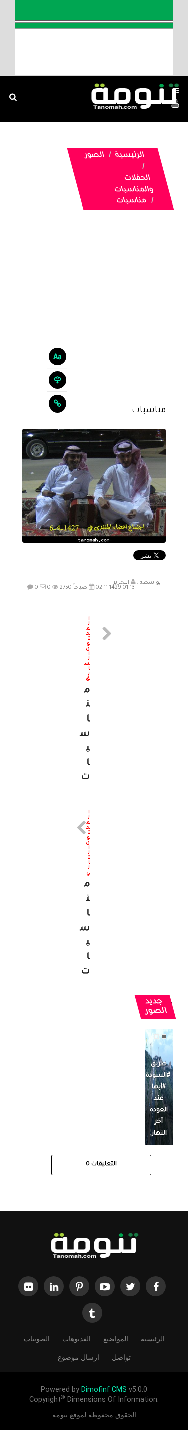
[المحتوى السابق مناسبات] (94, 701)
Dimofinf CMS (104, 1389)
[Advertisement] (94, 315)
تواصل (121, 1357)
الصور (94, 156)
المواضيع (115, 1339)
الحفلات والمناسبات (133, 184)
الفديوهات (76, 1339)
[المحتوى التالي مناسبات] (94, 895)
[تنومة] (94, 1246)
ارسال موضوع (78, 1357)
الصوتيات (37, 1339)
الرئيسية (129, 156)
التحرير (121, 583)
